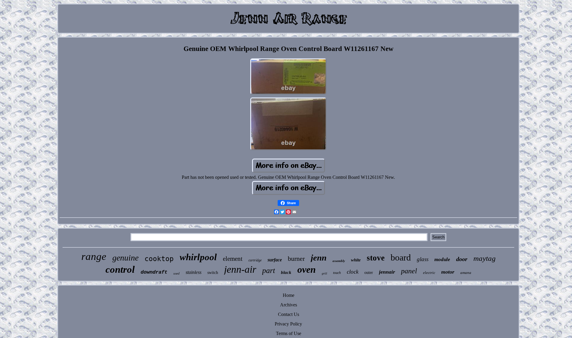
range (93, 256)
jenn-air (240, 269)
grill (324, 273)
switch (212, 272)
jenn (319, 257)
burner (296, 258)
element (233, 258)
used (176, 273)
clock (352, 272)
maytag (484, 258)
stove (376, 257)
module (442, 259)
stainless (193, 272)
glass (422, 259)
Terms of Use (288, 333)
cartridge (255, 260)
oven (306, 269)
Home (288, 295)
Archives (288, 304)
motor (447, 272)
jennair (387, 272)
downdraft (154, 272)
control (120, 269)
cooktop (159, 259)
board (401, 257)
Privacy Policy (288, 323)
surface (275, 259)
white (356, 260)
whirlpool (198, 257)
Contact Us (288, 314)
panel (409, 271)
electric (429, 272)
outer (368, 272)
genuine (125, 257)
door (461, 259)
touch (337, 273)
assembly (338, 261)
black (286, 272)
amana (465, 272)
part (268, 270)
